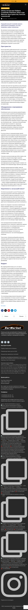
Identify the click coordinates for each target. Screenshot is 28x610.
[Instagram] (2, 342)
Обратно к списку (14, 316)
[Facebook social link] (2, 310)
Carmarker (4, 18)
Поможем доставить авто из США (9, 351)
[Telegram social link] (16, 1)
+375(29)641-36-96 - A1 (7, 395)
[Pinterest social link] (8, 310)
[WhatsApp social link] (14, 1)
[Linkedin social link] (12, 310)
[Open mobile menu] (26, 4)
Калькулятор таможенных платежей (9, 354)
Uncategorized (5, 8)
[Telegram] (5, 342)
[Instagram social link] (12, 1)
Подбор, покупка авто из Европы (9, 348)
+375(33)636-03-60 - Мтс (7, 396)
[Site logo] (6, 4)
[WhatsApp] (8, 342)
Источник (3, 305)
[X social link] (5, 310)
